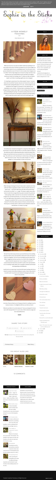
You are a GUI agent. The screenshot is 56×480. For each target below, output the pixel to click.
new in (15, 191)
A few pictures (42, 297)
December (42, 254)
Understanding (18, 366)
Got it (31, 6)
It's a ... (5, 366)
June (41, 266)
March (41, 272)
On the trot (45, 208)
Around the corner (43, 294)
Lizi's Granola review (47, 115)
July (40, 264)
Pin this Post (20, 331)
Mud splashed (12, 443)
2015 (40, 252)
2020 (40, 242)
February (42, 274)
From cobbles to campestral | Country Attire (47, 101)
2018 (40, 246)
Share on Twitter (27, 328)
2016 (40, 250)
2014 (40, 330)
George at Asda (12, 334)
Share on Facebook (13, 328)
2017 (40, 248)
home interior (23, 334)
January (41, 328)
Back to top (49, 478)
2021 (40, 240)
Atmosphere (42, 305)
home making (29, 334)
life (33, 334)
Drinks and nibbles (43, 278)
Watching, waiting (43, 288)
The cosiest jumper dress (44, 299)
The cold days (42, 302)
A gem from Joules (47, 194)
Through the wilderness (44, 291)
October (41, 258)
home (19, 334)
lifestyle (17, 336)
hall (16, 334)
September (42, 260)
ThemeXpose (15, 478)
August (41, 262)
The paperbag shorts (47, 127)
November (42, 256)
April (41, 270)
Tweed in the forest (43, 307)
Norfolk (21, 336)
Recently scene (29, 366)
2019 (40, 244)
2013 (40, 332)
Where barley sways (13, 403)
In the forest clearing (43, 276)
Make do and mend (43, 281)
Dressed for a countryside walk (46, 317)
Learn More (26, 6)
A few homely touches (44, 310)
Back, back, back (46, 141)
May (41, 268)
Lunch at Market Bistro (48, 222)
